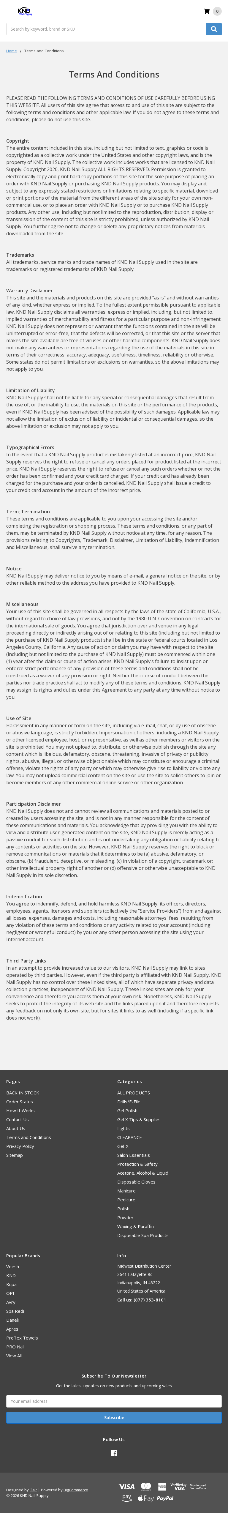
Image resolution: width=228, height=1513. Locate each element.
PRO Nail (15, 1347)
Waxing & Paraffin (135, 1226)
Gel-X (123, 1146)
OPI (10, 1293)
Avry (10, 1302)
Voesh (12, 1266)
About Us (15, 1128)
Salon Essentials (133, 1155)
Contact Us (17, 1119)
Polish (123, 1208)
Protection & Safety (137, 1164)
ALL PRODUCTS (133, 1093)
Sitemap (14, 1155)
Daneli (12, 1320)
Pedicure (126, 1200)
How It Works (20, 1110)
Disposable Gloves (136, 1182)
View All (14, 1356)
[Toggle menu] (9, 11)
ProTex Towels (22, 1338)
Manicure (126, 1191)
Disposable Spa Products (143, 1235)
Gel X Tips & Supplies (139, 1119)
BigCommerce (76, 1490)
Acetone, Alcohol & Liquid (142, 1173)
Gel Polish (127, 1110)
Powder (125, 1217)
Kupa (11, 1284)
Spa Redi (15, 1311)
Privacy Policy (20, 1146)
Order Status (19, 1102)
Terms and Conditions (28, 1137)
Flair (33, 1490)
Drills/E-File (128, 1102)
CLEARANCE (129, 1137)
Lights (123, 1128)
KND (11, 1275)
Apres (12, 1329)
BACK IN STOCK (22, 1093)
